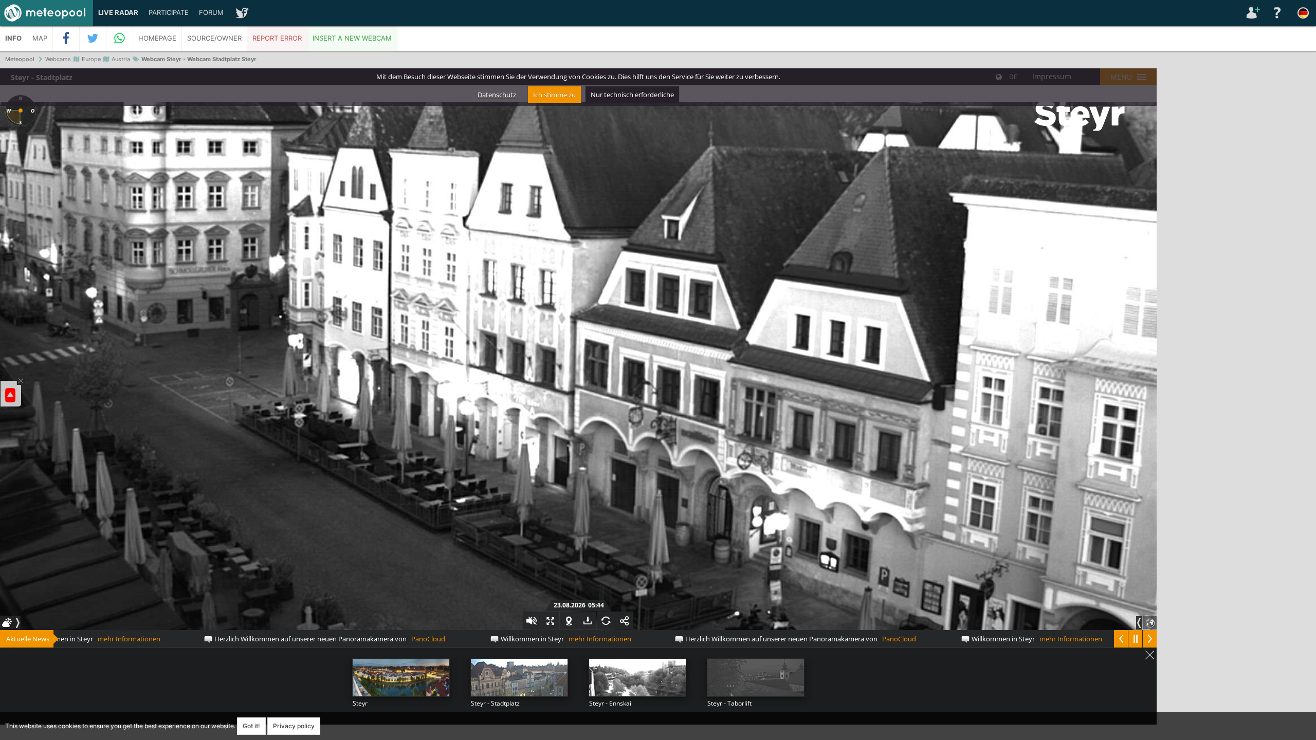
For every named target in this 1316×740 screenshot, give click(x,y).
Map (39, 38)
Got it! (251, 726)
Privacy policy (294, 726)
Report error (277, 38)
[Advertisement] (1236, 226)
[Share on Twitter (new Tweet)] (93, 38)
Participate (169, 12)
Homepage (157, 38)
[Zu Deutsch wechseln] (1303, 13)
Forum (211, 12)
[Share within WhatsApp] (119, 38)
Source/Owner (214, 38)
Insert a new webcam (352, 38)
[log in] (1252, 13)
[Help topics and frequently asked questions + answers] (1277, 13)
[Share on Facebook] (66, 38)
